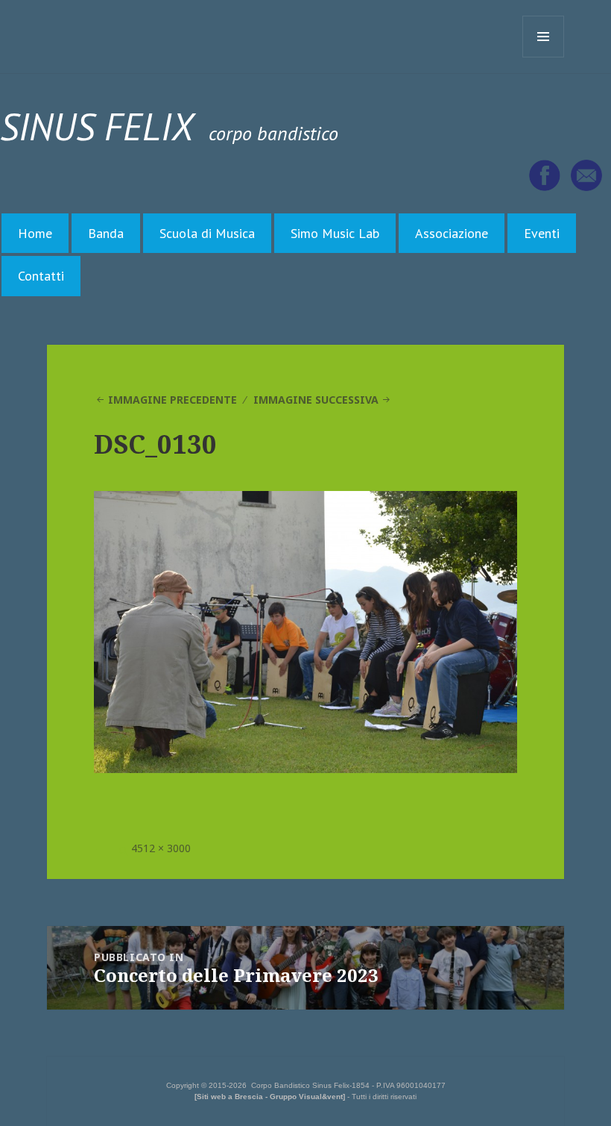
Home (35, 233)
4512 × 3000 (161, 848)
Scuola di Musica (207, 233)
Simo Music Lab (335, 233)
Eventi (542, 233)
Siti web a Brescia (230, 1096)
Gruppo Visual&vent (306, 1096)
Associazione (451, 233)
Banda (106, 233)
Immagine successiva (316, 399)
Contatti (41, 275)
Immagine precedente (172, 399)
